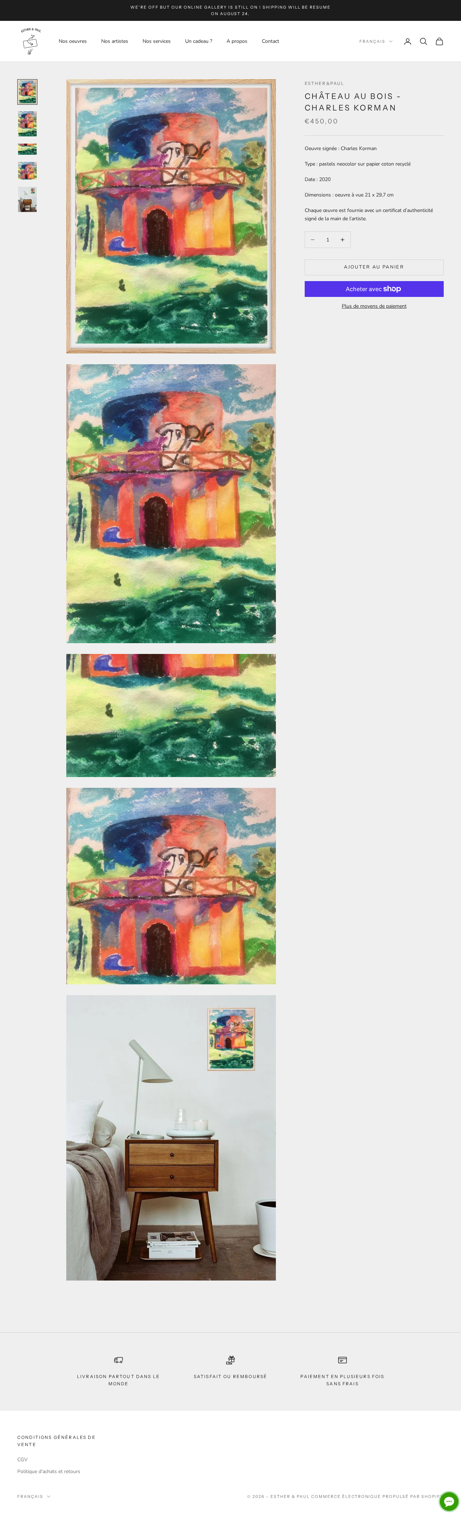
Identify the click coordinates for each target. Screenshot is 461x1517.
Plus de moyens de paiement (374, 306)
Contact (270, 41)
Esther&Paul (325, 83)
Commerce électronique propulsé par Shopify (377, 1496)
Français (372, 41)
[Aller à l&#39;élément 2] (27, 123)
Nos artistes (114, 41)
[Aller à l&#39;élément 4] (27, 170)
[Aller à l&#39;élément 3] (27, 149)
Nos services (157, 41)
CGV (22, 1459)
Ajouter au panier (374, 267)
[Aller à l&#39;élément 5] (27, 199)
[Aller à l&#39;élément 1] (27, 92)
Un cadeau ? (198, 41)
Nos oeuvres (73, 41)
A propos (237, 41)
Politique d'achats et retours (48, 1471)
